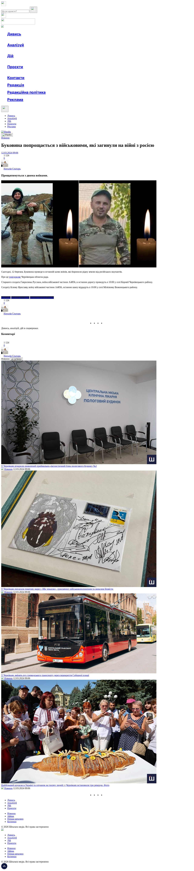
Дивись (14, 34)
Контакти (15, 78)
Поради (52, 61)
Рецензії (27, 61)
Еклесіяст (152, 72)
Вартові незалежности (120, 72)
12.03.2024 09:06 (9, 152)
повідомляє (15, 277)
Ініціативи (39, 61)
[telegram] (105, 323)
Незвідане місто (21, 72)
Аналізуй (15, 45)
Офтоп (53, 39)
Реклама (73, 61)
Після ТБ (139, 72)
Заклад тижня (71, 72)
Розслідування (34, 50)
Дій (10, 56)
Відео (63, 39)
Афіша (16, 61)
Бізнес (62, 61)
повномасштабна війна (42, 297)
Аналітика (18, 50)
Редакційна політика (26, 92)
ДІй (9, 121)
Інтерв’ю (29, 39)
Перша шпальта (15, 819)
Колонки (49, 50)
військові (6, 297)
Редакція (15, 85)
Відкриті (37, 72)
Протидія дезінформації (93, 72)
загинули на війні (20, 297)
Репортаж (42, 39)
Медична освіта (53, 72)
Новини (17, 39)
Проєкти (15, 67)
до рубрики (16, 359)
